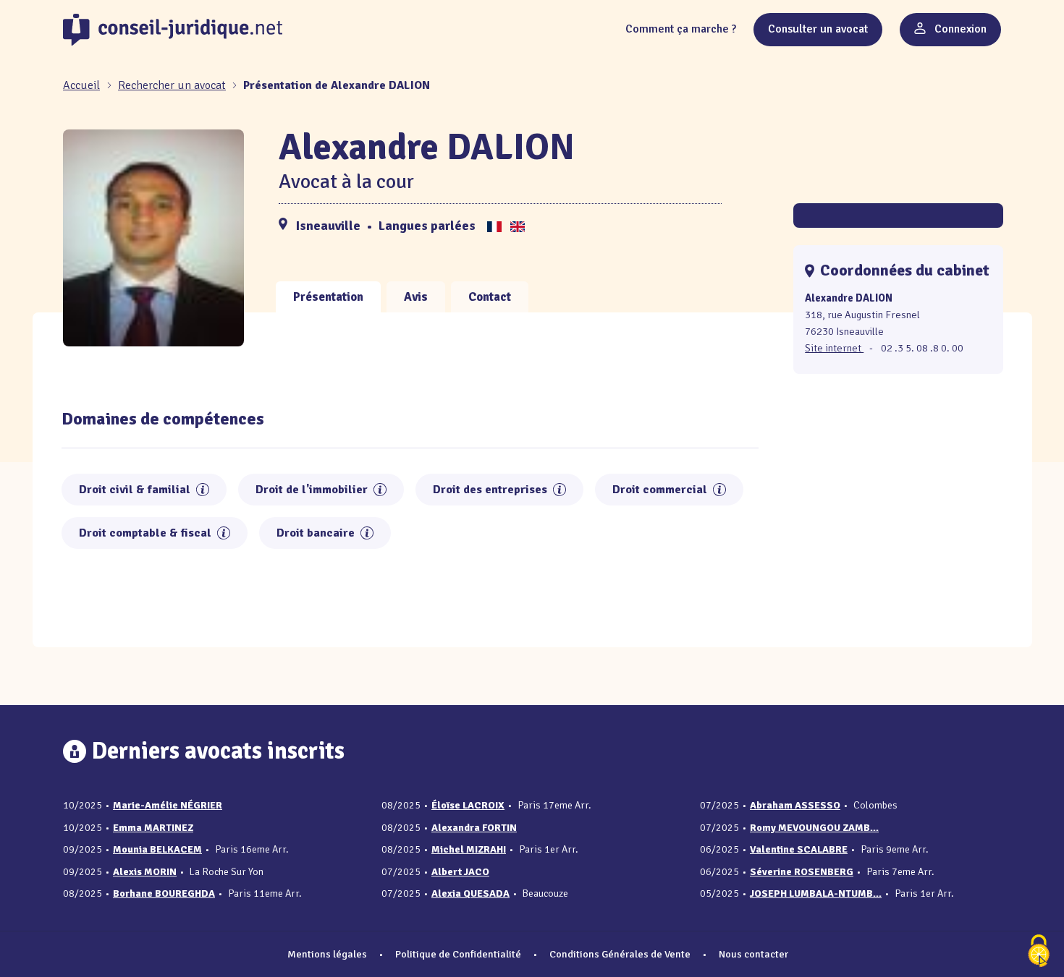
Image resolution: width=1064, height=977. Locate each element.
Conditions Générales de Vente (620, 953)
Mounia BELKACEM (157, 849)
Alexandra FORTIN (474, 828)
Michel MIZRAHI (468, 849)
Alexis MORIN (145, 872)
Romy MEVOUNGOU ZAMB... (814, 828)
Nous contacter (753, 953)
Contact (489, 296)
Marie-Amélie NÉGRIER (167, 805)
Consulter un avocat (818, 29)
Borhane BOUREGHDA (164, 893)
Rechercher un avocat (172, 85)
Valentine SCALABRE (799, 849)
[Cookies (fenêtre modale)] (1038, 952)
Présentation (328, 296)
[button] (202, 489)
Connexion (959, 29)
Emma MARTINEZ (153, 828)
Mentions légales (327, 953)
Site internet (834, 347)
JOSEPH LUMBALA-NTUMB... (816, 893)
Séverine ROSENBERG (801, 872)
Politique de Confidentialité (458, 953)
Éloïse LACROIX (467, 805)
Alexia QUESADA (470, 893)
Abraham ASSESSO (795, 805)
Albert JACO (460, 872)
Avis (416, 296)
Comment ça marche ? (680, 29)
